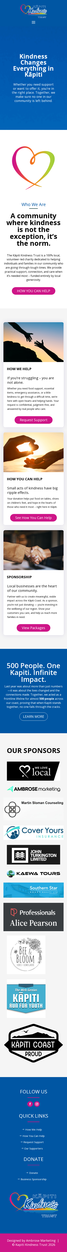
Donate (33, 1173)
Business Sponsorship (34, 1179)
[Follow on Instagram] (37, 1104)
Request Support (33, 420)
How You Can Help (34, 1136)
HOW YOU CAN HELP (33, 291)
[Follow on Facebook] (30, 1104)
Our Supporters (33, 1148)
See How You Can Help (33, 517)
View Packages (33, 627)
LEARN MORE (33, 716)
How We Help (33, 1129)
